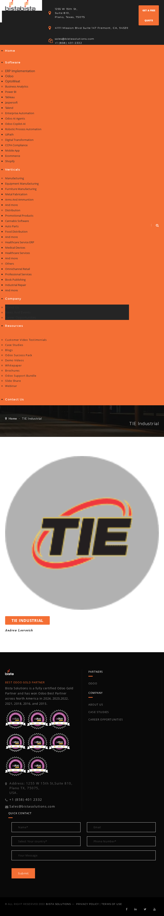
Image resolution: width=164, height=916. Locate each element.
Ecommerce (12, 156)
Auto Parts (12, 226)
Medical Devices (15, 247)
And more (11, 205)
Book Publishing (15, 280)
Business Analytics (16, 86)
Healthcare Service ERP (19, 242)
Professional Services (18, 274)
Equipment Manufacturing (22, 183)
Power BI (10, 92)
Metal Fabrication (16, 194)
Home (10, 50)
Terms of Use (111, 904)
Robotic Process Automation (23, 129)
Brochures (12, 370)
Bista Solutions (58, 904)
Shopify (10, 161)
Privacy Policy (87, 904)
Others (9, 263)
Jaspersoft (11, 102)
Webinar (11, 386)
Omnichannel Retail (17, 269)
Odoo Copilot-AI (15, 124)
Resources (14, 325)
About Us (12, 307)
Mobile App (12, 150)
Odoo (9, 76)
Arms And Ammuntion (19, 199)
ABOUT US (95, 704)
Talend (9, 108)
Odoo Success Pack (18, 355)
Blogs (9, 350)
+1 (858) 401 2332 (25, 799)
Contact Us (14, 399)
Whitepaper (13, 365)
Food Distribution (16, 231)
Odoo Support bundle (20, 376)
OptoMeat (12, 81)
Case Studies (14, 345)
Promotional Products (19, 215)
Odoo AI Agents (15, 118)
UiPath (9, 134)
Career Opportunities (20, 317)
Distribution (12, 210)
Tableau (10, 97)
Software (13, 62)
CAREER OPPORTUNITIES (105, 719)
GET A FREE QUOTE (148, 15)
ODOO (92, 683)
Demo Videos (14, 360)
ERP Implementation (20, 71)
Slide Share (13, 381)
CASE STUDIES (98, 712)
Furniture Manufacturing (21, 189)
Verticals (12, 169)
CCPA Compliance (16, 145)
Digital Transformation (19, 140)
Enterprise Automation (19, 113)
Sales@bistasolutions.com (32, 806)
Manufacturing (14, 178)
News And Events (18, 312)
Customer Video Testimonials (26, 340)
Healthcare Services (17, 253)
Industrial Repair (15, 285)
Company (13, 298)
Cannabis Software (17, 221)
